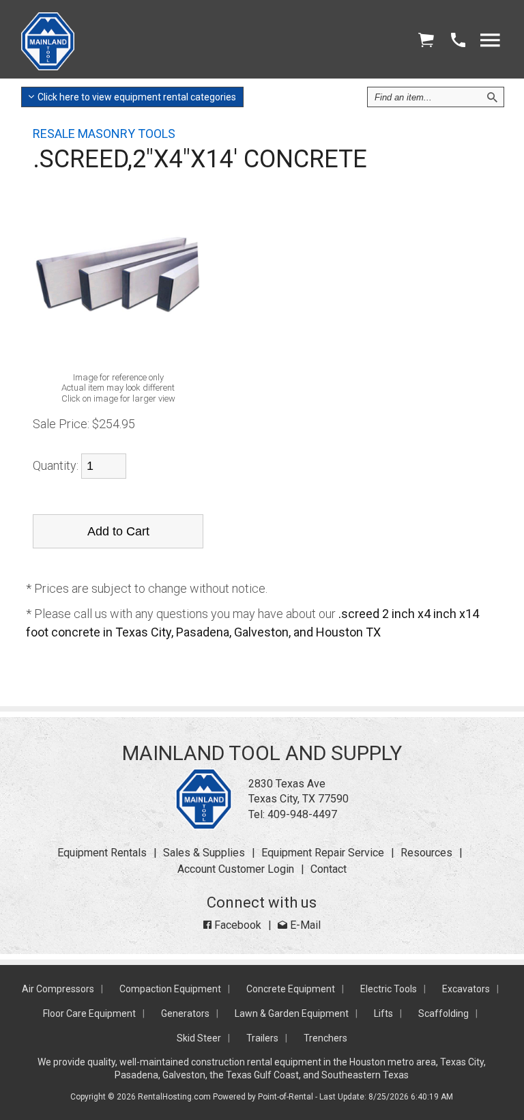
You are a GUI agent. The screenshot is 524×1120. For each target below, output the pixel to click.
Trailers (262, 1038)
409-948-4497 (302, 814)
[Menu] (490, 40)
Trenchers (325, 1038)
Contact (328, 869)
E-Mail (304, 925)
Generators (185, 1013)
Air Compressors (58, 988)
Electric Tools (388, 988)
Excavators (466, 988)
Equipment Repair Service (322, 852)
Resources (426, 852)
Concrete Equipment (290, 988)
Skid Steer (199, 1038)
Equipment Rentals (102, 852)
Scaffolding (443, 1013)
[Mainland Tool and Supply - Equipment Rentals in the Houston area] (48, 66)
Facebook (236, 925)
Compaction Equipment (170, 988)
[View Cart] (426, 41)
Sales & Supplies (204, 852)
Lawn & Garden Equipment (292, 1013)
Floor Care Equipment (89, 1013)
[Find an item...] (492, 97)
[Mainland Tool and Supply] (203, 826)
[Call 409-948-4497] (458, 41)
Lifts (383, 1013)
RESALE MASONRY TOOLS (104, 133)
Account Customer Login (235, 869)
